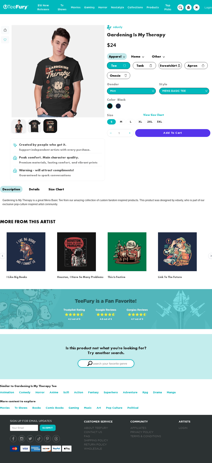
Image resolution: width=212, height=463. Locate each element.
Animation (7, 392)
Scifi (66, 392)
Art (99, 408)
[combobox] (106, 363)
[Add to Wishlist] (5, 40)
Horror (102, 7)
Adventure (130, 392)
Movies (75, 7)
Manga (171, 392)
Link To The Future (170, 277)
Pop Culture (114, 408)
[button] (5, 39)
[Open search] (180, 7)
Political (132, 408)
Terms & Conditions (145, 436)
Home (136, 56)
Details (34, 189)
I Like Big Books (17, 277)
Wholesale (93, 448)
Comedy (24, 392)
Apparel (115, 56)
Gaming (89, 7)
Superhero (111, 392)
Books (36, 408)
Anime (54, 392)
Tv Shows (21, 408)
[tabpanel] (58, 71)
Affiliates (138, 428)
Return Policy (95, 444)
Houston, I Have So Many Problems (80, 277)
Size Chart (56, 189)
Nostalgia (117, 7)
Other (157, 56)
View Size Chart (153, 115)
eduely (117, 27)
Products (153, 7)
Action (78, 392)
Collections (135, 7)
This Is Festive (116, 277)
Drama (157, 392)
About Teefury (96, 428)
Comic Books (55, 408)
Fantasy (93, 392)
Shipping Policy (96, 440)
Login (208, 7)
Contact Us (93, 432)
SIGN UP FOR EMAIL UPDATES (31, 421)
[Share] (5, 33)
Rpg (145, 392)
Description (11, 189)
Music (88, 408)
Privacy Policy (141, 432)
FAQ (87, 436)
